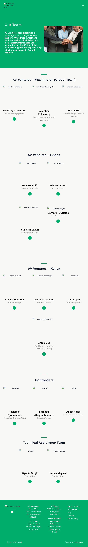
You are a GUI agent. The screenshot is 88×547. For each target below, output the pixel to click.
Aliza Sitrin (73, 110)
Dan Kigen (74, 299)
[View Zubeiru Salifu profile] (30, 182)
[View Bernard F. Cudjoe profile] (58, 210)
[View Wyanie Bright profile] (30, 470)
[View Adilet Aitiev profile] (73, 409)
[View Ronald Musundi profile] (14, 296)
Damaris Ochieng (44, 299)
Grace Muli (44, 342)
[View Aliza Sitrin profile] (73, 107)
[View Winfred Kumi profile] (58, 182)
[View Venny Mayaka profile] (58, 470)
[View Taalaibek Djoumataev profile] (14, 409)
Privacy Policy (73, 518)
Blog (69, 513)
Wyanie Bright (30, 473)
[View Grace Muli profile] (44, 340)
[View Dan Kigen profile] (73, 296)
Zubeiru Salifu (30, 185)
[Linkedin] (14, 119)
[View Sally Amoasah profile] (30, 226)
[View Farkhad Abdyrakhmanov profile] (44, 409)
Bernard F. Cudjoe (58, 212)
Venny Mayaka (58, 473)
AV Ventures (72, 510)
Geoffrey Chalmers (14, 110)
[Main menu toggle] (83, 5)
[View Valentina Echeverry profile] (44, 108)
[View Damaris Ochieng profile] (44, 296)
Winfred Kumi (58, 185)
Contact (71, 516)
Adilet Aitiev (73, 411)
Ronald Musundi (14, 299)
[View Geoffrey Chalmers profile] (14, 107)
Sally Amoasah (30, 229)
